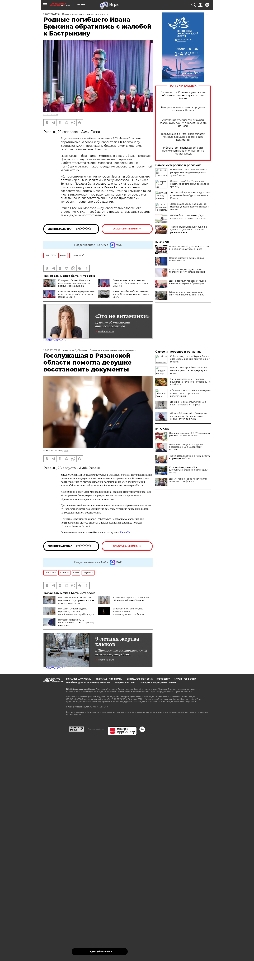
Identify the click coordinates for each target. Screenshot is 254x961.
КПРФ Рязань (50, 114)
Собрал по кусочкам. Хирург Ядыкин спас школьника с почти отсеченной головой (190, 359)
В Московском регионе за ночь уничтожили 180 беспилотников (186, 293)
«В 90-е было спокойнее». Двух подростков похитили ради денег (188, 216)
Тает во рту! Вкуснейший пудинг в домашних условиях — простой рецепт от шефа (188, 229)
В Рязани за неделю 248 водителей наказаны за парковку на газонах (76, 622)
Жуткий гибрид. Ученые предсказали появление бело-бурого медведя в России (190, 195)
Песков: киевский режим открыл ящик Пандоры (187, 259)
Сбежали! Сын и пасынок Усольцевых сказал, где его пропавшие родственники (190, 393)
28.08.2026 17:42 (51, 350)
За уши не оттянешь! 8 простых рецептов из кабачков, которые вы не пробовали (190, 382)
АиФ (66, 450)
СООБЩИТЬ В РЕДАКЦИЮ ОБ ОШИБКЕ (157, 682)
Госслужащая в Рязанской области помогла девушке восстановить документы (183, 136)
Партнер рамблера (96, 729)
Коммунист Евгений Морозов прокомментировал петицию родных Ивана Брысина (74, 283)
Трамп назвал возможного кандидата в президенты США (189, 457)
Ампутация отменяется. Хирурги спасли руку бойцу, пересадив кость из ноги (182, 123)
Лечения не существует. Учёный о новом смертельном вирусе (188, 403)
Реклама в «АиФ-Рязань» (109, 679)
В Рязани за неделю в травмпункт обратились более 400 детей (131, 599)
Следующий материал (100, 951)
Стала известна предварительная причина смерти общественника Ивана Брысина (76, 294)
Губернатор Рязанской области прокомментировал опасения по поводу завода (183, 150)
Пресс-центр (163, 679)
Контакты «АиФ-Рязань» (79, 679)
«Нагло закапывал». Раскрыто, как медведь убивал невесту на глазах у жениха (189, 207)
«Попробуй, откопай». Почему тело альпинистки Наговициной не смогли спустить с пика (189, 416)
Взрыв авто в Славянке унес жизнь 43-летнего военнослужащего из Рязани (183, 95)
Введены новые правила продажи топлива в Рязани (183, 109)
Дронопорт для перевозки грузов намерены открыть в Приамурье (187, 282)
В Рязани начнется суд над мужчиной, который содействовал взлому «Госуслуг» (76, 611)
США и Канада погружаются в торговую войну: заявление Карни (187, 270)
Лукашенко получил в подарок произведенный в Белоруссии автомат (186, 447)
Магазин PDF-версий (185, 679)
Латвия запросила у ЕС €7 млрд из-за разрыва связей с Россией (189, 434)
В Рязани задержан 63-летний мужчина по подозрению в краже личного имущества (76, 600)
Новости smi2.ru (54, 340)
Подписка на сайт (125, 682)
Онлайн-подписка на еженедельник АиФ (88, 682)
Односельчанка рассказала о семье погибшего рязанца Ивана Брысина (130, 283)
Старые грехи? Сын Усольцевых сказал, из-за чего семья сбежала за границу (189, 184)
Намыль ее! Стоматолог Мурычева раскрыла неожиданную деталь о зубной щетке (188, 172)
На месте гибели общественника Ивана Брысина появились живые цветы (131, 294)
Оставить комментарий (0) (127, 229)
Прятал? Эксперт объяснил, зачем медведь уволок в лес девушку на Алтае (188, 370)
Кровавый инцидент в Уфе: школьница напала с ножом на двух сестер (188, 469)
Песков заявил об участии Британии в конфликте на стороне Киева (189, 247)
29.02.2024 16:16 (51, 14)
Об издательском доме (140, 679)
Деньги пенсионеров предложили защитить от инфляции (188, 480)
